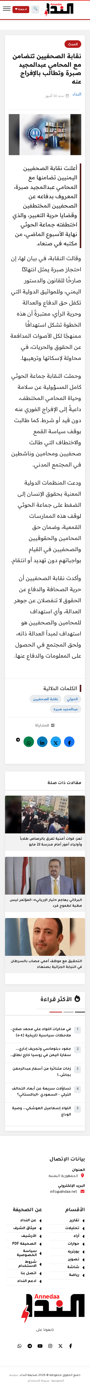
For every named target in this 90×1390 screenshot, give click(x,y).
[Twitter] (55, 741)
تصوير (73, 1260)
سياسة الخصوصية (27, 1253)
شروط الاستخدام (27, 1264)
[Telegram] (18, 738)
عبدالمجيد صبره (66, 709)
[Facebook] (69, 741)
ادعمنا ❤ (21, 9)
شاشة (73, 1268)
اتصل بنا (28, 1274)
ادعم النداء (26, 1281)
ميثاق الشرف (24, 1229)
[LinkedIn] (42, 741)
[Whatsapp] (29, 741)
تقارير (74, 1221)
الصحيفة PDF (24, 1244)
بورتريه (73, 1252)
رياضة (74, 1275)
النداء (76, 93)
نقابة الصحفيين (45, 699)
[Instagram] (50, 1345)
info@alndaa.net (63, 1192)
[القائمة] (6, 10)
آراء (76, 1236)
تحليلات (72, 1229)
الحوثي (72, 699)
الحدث (73, 44)
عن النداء (28, 1221)
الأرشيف (28, 1236)
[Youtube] (40, 1345)
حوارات (73, 1244)
